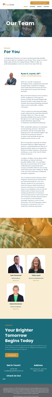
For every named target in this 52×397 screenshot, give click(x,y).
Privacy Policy (27, 396)
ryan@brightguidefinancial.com (13, 370)
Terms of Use (35, 396)
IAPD (4, 379)
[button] (11, 355)
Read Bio (16, 280)
